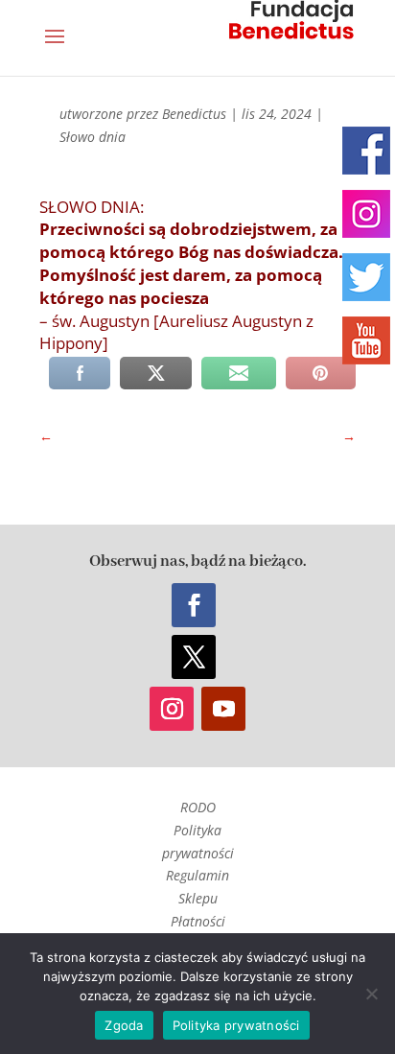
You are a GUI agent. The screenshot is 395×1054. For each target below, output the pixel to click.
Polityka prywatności (236, 1025)
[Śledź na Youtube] (223, 709)
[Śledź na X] (194, 657)
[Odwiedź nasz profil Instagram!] (366, 214)
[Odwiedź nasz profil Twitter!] (366, 277)
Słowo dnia (92, 137)
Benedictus (194, 114)
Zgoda (124, 1025)
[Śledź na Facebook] (194, 605)
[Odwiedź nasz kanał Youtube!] (366, 340)
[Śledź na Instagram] (172, 709)
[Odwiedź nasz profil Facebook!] (366, 151)
